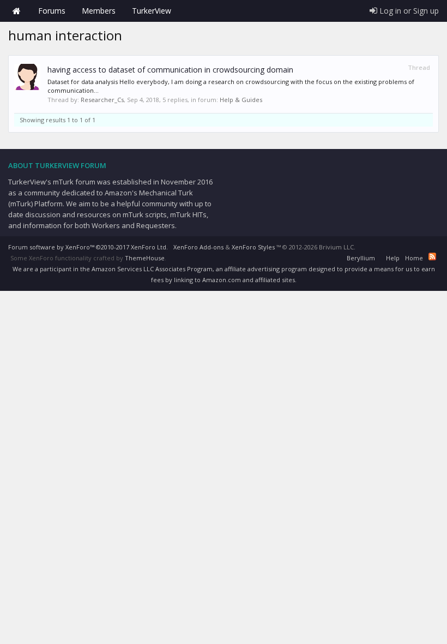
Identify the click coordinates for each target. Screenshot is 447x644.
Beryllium (361, 258)
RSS (432, 256)
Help (393, 258)
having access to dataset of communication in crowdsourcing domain (170, 69)
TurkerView (151, 10)
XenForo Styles (253, 247)
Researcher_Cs (102, 100)
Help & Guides (241, 100)
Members (99, 10)
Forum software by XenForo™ (88, 247)
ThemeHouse (145, 258)
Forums (51, 10)
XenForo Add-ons (198, 247)
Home (16, 11)
